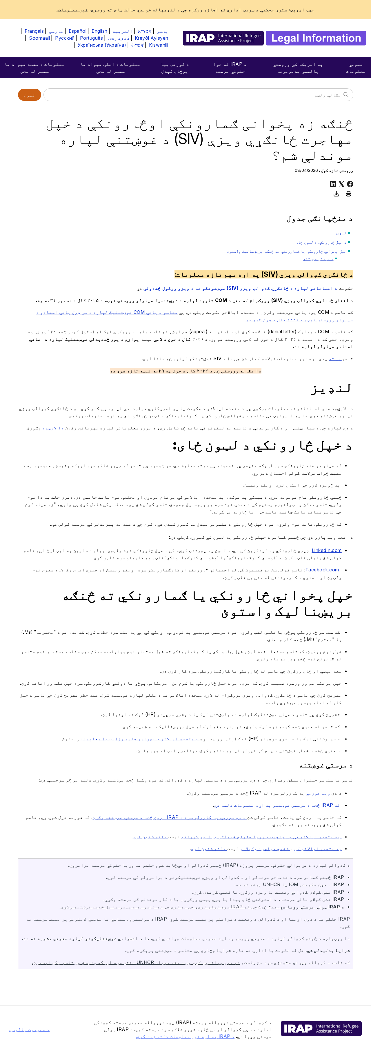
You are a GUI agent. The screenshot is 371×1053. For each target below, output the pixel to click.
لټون (29, 95)
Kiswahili (158, 45)
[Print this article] (348, 193)
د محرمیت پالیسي (29, 1029)
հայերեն (119, 38)
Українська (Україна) (102, 45)
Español (78, 31)
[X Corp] (341, 184)
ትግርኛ (137, 45)
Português (91, 38)
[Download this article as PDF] (336, 193)
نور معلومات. (72, 9)
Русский (65, 38)
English (100, 31)
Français (34, 31)
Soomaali (39, 38)
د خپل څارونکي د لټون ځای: (320, 242)
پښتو (162, 31)
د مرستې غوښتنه (318, 258)
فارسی (56, 31)
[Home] (274, 38)
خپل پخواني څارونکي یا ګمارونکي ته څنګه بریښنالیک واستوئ (286, 251)
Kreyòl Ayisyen (151, 38)
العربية (122, 31)
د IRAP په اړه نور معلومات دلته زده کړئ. (185, 1036)
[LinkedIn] (333, 184)
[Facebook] (350, 184)
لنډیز (340, 232)
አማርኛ (145, 31)
